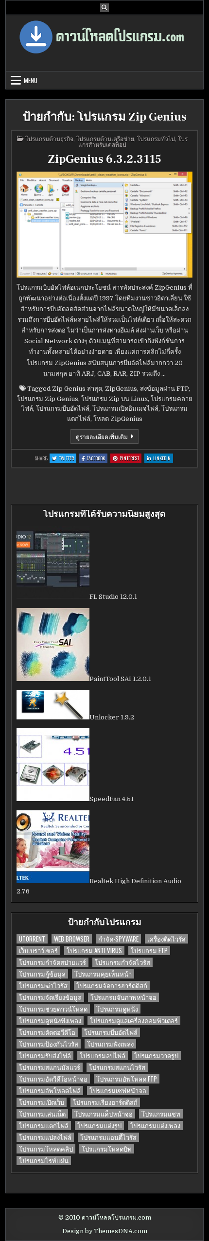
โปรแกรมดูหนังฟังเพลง (50, 1020)
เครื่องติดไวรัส (166, 939)
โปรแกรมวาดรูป (156, 1055)
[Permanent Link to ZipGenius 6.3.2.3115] (105, 225)
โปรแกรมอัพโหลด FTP (126, 1079)
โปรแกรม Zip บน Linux (114, 398)
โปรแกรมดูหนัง (117, 1009)
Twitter (67, 458)
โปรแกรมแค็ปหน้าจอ (103, 1114)
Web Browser (71, 939)
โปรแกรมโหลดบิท (107, 1149)
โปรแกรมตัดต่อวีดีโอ (47, 1032)
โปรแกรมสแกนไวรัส (117, 1067)
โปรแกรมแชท (160, 1114)
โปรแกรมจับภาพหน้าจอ (123, 997)
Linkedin (163, 458)
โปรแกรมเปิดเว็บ (41, 1102)
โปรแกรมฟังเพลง (110, 1044)
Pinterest (130, 458)
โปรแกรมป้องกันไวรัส (48, 1044)
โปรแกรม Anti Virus (94, 950)
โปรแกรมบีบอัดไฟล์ (62, 408)
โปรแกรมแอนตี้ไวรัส (108, 1137)
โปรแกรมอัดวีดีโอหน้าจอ (53, 1079)
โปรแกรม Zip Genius (47, 398)
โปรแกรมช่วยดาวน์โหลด (53, 1009)
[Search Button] (104, 7)
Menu (30, 80)
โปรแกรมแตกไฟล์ (44, 1125)
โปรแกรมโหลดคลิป (46, 1149)
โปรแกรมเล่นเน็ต (42, 1114)
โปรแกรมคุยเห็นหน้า (103, 974)
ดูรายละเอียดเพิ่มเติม (107, 438)
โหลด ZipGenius (117, 418)
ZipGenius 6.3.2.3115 (104, 159)
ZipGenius (121, 388)
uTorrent (32, 939)
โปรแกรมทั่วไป (156, 138)
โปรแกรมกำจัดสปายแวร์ (52, 962)
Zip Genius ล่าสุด (77, 388)
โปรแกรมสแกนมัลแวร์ (49, 1067)
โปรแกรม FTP (149, 950)
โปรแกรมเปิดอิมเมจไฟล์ (125, 408)
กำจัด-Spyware (118, 939)
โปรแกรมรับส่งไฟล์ (45, 1055)
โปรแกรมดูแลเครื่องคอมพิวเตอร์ (134, 1020)
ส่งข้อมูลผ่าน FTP (164, 388)
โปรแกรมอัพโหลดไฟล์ (50, 1090)
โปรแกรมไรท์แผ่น (44, 1160)
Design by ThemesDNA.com (104, 1231)
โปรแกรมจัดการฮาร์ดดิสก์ (111, 985)
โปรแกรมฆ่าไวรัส (43, 985)
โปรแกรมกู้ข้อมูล (42, 974)
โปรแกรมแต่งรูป (99, 1125)
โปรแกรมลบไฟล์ (102, 1055)
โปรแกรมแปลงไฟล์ (45, 1137)
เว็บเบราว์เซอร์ (38, 950)
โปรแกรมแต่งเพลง (155, 1125)
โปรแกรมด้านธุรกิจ (49, 138)
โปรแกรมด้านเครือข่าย (105, 138)
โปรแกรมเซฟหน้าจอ (117, 1090)
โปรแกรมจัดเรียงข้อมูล (50, 997)
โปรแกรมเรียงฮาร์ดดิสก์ (105, 1102)
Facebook (97, 458)
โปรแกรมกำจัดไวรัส (122, 962)
